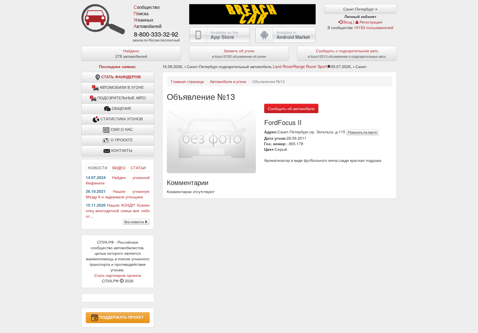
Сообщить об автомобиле (291, 108)
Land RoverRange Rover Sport (300, 66)
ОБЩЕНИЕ (121, 108)
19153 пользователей (373, 27)
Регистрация (370, 22)
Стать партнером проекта (117, 275)
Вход (347, 22)
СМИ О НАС (121, 129)
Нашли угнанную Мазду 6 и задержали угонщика (118, 193)
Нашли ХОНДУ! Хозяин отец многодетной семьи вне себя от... (118, 210)
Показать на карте (362, 132)
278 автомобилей (131, 53)
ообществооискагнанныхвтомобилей (148, 16)
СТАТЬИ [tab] (138, 167)
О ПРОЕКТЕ (121, 140)
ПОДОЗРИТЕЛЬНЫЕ (121, 98)
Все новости (134, 221)
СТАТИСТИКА (121, 119)
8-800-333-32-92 (156, 34)
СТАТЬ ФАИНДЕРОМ (121, 77)
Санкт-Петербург (359, 9)
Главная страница (187, 81)
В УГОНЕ (122, 87)
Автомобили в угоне (228, 81)
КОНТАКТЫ (121, 150)
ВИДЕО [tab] (119, 167)
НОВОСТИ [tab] (97, 167)
